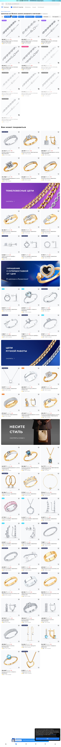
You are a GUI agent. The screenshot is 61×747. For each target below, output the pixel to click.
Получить (18, 740)
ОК (47, 738)
